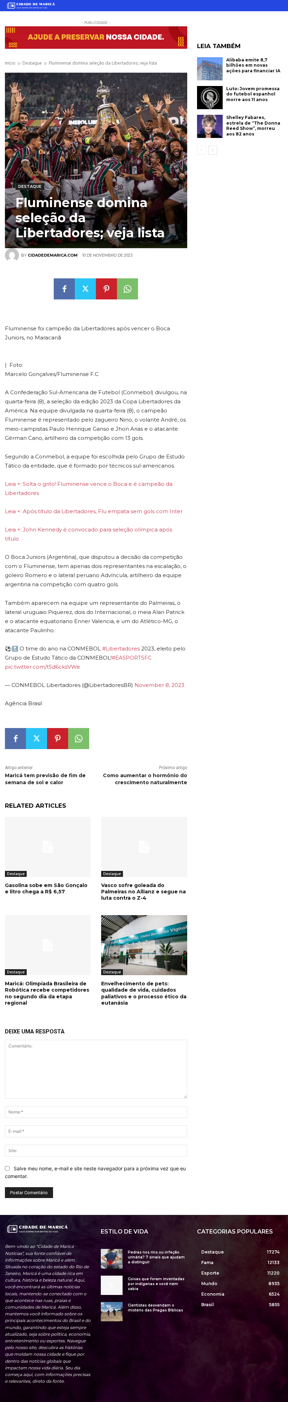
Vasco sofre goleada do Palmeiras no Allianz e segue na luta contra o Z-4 (143, 891)
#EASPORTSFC (132, 657)
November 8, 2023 (159, 685)
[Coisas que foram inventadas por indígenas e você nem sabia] (111, 1285)
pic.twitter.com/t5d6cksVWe (42, 666)
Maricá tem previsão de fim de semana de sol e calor (45, 779)
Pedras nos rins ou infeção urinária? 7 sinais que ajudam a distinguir (156, 1257)
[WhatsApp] (127, 288)
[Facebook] (64, 288)
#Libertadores (121, 648)
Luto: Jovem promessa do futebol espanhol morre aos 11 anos (253, 94)
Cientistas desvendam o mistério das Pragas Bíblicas (155, 1307)
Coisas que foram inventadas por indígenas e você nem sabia (156, 1284)
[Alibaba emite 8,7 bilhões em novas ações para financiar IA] (210, 68)
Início (10, 63)
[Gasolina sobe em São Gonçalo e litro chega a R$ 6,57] (48, 847)
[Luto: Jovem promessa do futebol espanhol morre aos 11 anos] (210, 97)
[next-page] (212, 150)
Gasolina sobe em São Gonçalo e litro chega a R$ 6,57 (46, 888)
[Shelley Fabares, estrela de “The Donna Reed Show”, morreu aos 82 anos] (210, 126)
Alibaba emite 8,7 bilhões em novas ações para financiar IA (253, 65)
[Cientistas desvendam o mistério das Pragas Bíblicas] (111, 1311)
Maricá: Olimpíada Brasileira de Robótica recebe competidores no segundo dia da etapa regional (47, 993)
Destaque (32, 63)
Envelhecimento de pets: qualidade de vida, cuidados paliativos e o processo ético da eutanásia (143, 993)
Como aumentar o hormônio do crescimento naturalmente (145, 779)
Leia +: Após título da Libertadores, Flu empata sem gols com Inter (94, 511)
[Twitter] (85, 288)
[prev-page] (201, 150)
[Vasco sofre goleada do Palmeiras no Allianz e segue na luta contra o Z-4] (144, 847)
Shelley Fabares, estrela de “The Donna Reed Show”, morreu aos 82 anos (253, 126)
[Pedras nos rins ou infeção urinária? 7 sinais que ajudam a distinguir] (111, 1258)
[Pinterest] (106, 288)
